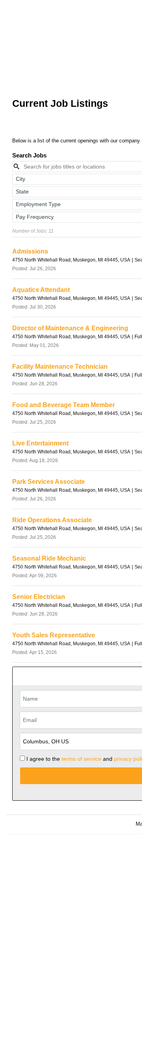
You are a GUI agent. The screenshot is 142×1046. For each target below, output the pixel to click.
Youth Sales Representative (53, 635)
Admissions (30, 251)
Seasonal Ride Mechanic (49, 558)
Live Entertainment (40, 443)
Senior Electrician (38, 596)
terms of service (81, 759)
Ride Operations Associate (52, 520)
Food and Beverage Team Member (63, 405)
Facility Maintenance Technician (60, 366)
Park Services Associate (48, 481)
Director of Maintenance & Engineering (70, 328)
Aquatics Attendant (41, 289)
